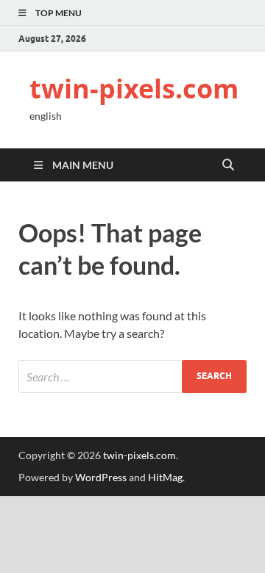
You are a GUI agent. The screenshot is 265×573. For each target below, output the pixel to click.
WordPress (101, 477)
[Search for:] (132, 376)
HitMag (165, 477)
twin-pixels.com (134, 89)
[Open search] (228, 165)
